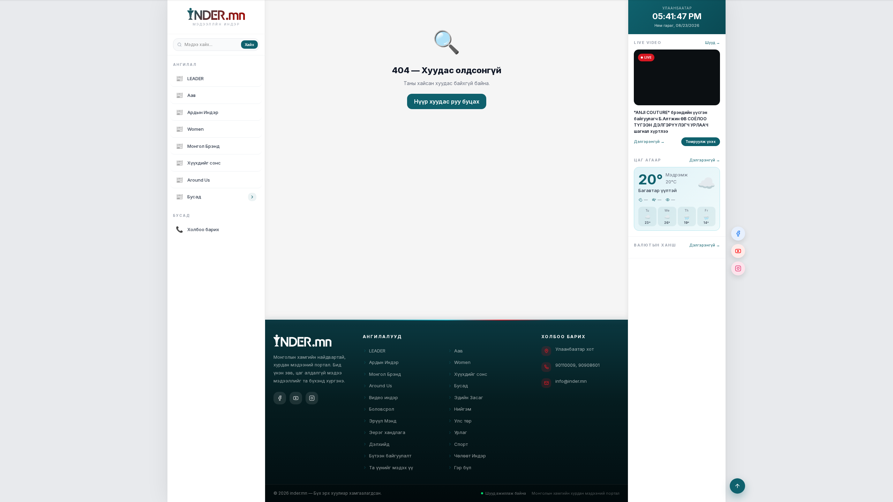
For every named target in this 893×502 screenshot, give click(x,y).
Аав (458, 350)
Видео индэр (383, 397)
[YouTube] (296, 398)
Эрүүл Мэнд (382, 421)
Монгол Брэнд (385, 374)
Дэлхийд (379, 444)
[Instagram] (312, 398)
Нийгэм (462, 409)
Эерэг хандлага (387, 432)
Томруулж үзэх (700, 141)
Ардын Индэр (384, 362)
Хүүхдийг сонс (470, 374)
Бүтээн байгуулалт (390, 455)
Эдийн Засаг (468, 397)
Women (462, 362)
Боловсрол (381, 409)
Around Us (380, 385)
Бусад (461, 385)
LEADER (377, 350)
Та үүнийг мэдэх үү (391, 467)
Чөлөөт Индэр (470, 455)
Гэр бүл (462, 467)
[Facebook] (279, 398)
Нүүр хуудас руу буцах (446, 101)
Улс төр (463, 421)
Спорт (461, 444)
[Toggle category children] (252, 197)
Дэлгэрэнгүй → (649, 141)
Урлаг (460, 432)
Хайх (249, 44)
